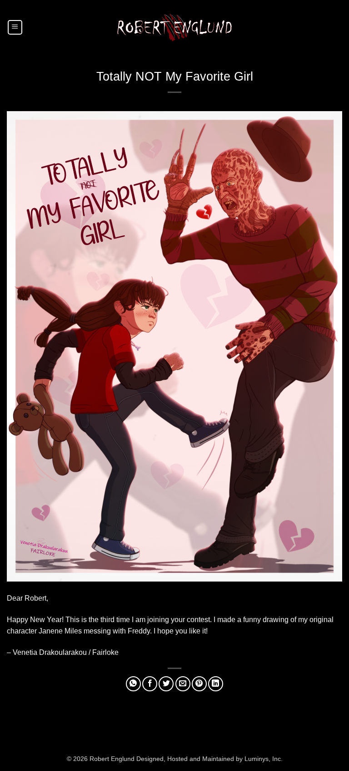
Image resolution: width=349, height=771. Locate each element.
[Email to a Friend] (182, 683)
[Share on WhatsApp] (133, 683)
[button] (15, 27)
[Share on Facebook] (149, 683)
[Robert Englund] (174, 27)
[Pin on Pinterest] (199, 683)
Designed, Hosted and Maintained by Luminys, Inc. (209, 758)
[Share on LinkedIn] (215, 683)
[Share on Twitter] (166, 683)
